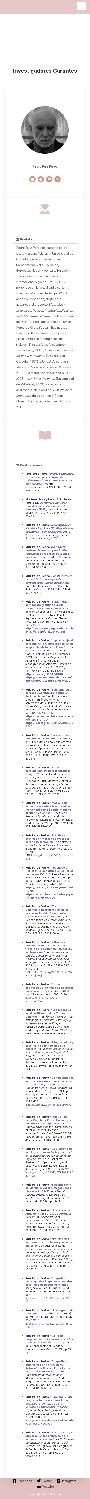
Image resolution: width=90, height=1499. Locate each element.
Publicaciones (31, 465)
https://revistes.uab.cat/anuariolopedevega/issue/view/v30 (49, 1422)
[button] (45, 239)
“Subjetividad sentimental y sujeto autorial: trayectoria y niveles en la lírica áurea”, (47, 606)
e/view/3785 (46, 897)
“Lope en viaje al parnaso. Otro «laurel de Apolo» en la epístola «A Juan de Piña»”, (49, 644)
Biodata (26, 239)
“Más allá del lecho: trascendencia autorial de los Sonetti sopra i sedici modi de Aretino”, (48, 808)
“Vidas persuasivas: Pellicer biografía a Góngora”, (47, 771)
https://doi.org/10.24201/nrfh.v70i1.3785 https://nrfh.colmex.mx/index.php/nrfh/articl (49, 892)
